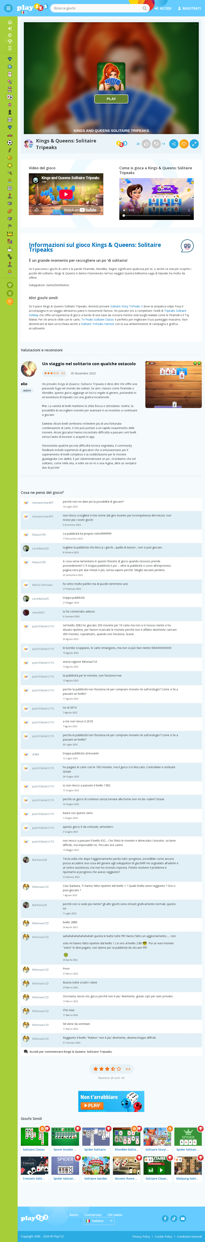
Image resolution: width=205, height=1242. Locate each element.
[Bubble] (10, 82)
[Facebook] (165, 1218)
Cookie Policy (163, 1236)
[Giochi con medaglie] (10, 293)
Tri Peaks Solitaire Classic (97, 319)
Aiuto (73, 1215)
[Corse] (10, 226)
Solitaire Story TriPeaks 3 (126, 306)
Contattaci (92, 1215)
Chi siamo (115, 1215)
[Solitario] (10, 97)
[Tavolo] (10, 203)
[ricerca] (144, 8)
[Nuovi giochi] (10, 28)
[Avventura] (10, 158)
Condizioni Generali (189, 1236)
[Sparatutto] (10, 173)
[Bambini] (10, 180)
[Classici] (10, 219)
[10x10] (10, 120)
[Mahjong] (10, 74)
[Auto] (10, 135)
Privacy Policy (141, 1236)
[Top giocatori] (10, 41)
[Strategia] (10, 234)
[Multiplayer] (10, 264)
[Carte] (10, 89)
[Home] (10, 22)
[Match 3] (10, 59)
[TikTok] (174, 1218)
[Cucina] (10, 249)
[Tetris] (10, 241)
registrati (192, 8)
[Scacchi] (10, 112)
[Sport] (10, 211)
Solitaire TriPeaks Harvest (97, 324)
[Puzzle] (10, 66)
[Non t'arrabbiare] (111, 1111)
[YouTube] (182, 1218)
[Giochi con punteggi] (10, 285)
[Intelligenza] (10, 104)
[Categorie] (10, 48)
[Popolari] (10, 35)
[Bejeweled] (10, 127)
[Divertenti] (10, 165)
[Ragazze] (10, 272)
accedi (165, 8)
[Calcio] (10, 142)
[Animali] (10, 257)
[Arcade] (10, 196)
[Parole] (10, 188)
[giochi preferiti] (10, 301)
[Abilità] (10, 150)
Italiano (98, 1221)
